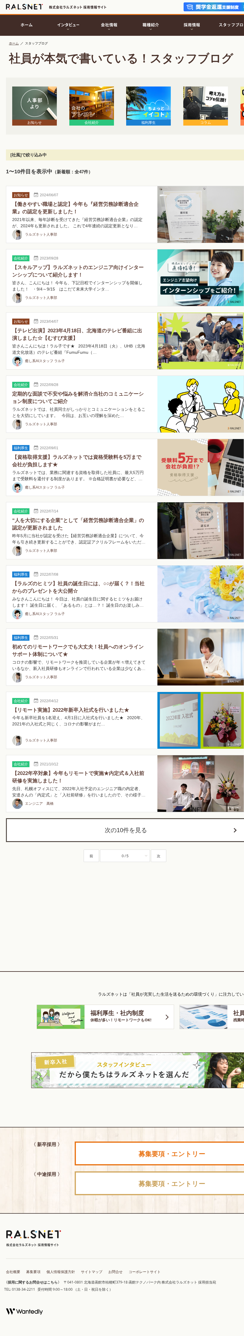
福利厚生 (21, 448)
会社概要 (13, 1271)
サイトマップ (91, 1271)
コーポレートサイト (145, 1271)
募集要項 (33, 1271)
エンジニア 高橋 (39, 803)
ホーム (14, 43)
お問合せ (115, 1271)
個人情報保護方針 (60, 1271)
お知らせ (21, 195)
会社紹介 (21, 258)
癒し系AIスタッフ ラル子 (44, 361)
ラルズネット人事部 (40, 234)
